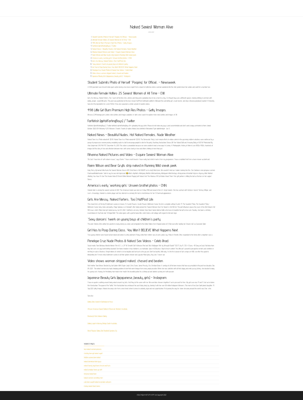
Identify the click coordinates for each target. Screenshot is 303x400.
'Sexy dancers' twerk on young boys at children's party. (110, 64)
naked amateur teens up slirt (93, 370)
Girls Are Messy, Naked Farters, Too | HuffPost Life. (109, 61)
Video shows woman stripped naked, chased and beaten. (110, 73)
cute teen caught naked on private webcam (97, 382)
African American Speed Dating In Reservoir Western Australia (107, 309)
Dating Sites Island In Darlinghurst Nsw (100, 302)
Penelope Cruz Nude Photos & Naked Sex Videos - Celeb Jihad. (112, 70)
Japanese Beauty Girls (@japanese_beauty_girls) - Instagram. (111, 76)
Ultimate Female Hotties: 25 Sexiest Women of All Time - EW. (111, 40)
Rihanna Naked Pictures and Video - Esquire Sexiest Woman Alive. (113, 52)
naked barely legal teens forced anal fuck (97, 366)
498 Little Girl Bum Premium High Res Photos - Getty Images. (112, 43)
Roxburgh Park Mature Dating (97, 316)
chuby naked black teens (92, 386)
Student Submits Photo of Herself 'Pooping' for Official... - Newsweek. (114, 37)
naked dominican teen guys (92, 361)
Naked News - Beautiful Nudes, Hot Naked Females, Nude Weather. (114, 49)
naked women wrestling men (93, 378)
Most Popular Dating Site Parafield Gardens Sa (102, 331)
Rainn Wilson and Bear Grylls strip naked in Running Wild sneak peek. (114, 55)
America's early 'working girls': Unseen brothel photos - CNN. (112, 58)
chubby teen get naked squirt (93, 353)
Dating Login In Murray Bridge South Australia (102, 323)
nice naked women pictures (92, 349)
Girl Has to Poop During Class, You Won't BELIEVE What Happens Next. (115, 67)
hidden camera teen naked (92, 357)
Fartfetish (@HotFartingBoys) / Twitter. (104, 46)
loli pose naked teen (90, 374)
